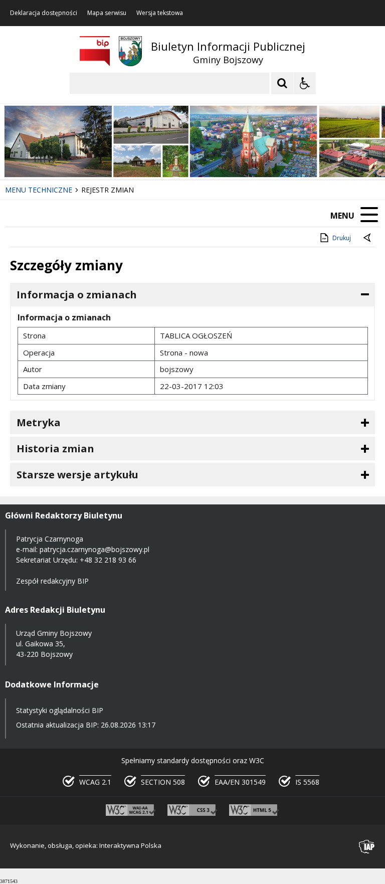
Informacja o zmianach (77, 294)
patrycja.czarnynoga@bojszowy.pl (94, 549)
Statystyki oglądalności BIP (59, 710)
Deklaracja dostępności (43, 13)
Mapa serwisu (106, 13)
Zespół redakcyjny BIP (52, 581)
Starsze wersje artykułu (77, 474)
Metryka (39, 422)
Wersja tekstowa (159, 13)
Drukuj (341, 238)
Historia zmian (55, 448)
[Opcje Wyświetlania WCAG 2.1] (305, 83)
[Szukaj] (282, 83)
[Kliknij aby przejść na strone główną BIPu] (95, 51)
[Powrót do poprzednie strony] (368, 238)
